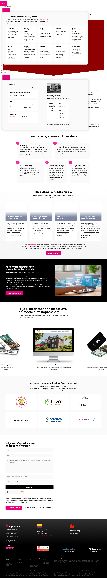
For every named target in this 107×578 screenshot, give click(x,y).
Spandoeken (57, 562)
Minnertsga (8, 574)
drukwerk (84, 237)
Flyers (61, 561)
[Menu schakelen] (3, 3)
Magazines (69, 561)
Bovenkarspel (24, 572)
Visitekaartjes (67, 562)
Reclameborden (87, 561)
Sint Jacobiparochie (10, 575)
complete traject (32, 244)
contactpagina (20, 87)
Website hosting (42, 47)
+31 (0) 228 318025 (47, 535)
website (20, 280)
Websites (59, 28)
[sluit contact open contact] (6, 77)
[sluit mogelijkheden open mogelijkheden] (6, 10)
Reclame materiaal (10, 562)
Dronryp (29, 572)
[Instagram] (12, 548)
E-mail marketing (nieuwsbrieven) (29, 48)
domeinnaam (16, 232)
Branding (11, 28)
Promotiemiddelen (10, 560)
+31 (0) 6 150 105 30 (11, 533)
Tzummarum (21, 575)
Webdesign (20, 559)
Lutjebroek (33, 573)
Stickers (62, 562)
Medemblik (38, 573)
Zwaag (41, 575)
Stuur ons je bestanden (68, 551)
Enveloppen (56, 561)
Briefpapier (91, 560)
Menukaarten (76, 561)
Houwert (19, 573)
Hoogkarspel (11, 573)
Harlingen (48, 572)
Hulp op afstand (93, 551)
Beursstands (72, 560)
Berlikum (10, 572)
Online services (47, 558)
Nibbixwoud (13, 574)
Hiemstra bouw (53, 365)
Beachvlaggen (65, 560)
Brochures (96, 560)
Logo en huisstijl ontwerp (26, 30)
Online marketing (35, 558)
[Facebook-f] (7, 548)
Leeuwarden (24, 573)
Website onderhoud (59, 47)
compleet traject (43, 19)
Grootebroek (43, 572)
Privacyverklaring (10, 540)
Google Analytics (34, 559)
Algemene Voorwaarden (12, 536)
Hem (7, 573)
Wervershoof (32, 575)
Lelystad (29, 573)
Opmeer (18, 574)
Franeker (38, 572)
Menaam (43, 573)
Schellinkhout (33, 574)
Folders (65, 561)
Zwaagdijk (45, 575)
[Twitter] (9, 548)
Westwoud (37, 575)
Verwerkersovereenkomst (12, 541)
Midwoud (47, 573)
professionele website (63, 232)
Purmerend (22, 574)
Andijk (7, 572)
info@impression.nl (14, 529)
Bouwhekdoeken (84, 560)
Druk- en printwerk (43, 29)
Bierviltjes (77, 560)
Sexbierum (38, 574)
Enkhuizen (33, 572)
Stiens (16, 575)
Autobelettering (57, 560)
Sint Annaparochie (45, 574)
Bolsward (18, 572)
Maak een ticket (14, 116)
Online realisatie (22, 558)
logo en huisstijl (38, 223)
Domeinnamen (76, 46)
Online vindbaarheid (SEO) (76, 30)
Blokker (14, 572)
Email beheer (46, 563)
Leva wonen (101, 365)
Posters (81, 561)
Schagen (28, 574)
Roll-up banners (94, 561)
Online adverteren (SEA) (11, 48)
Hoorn (15, 573)
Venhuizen (26, 575)
